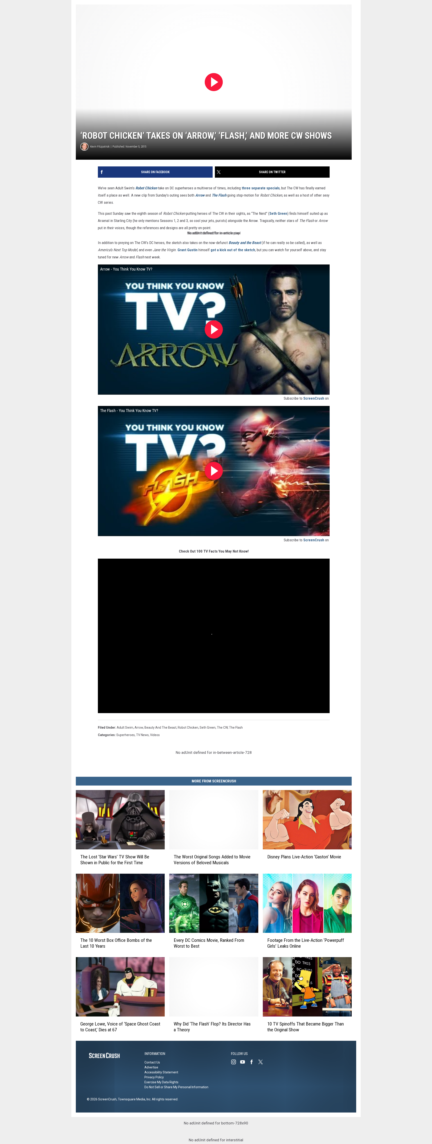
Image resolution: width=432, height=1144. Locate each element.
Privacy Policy (154, 1077)
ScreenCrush (313, 398)
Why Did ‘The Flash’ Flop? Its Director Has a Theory (212, 1026)
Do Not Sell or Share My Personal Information (176, 1087)
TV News (142, 735)
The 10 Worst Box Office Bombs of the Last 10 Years (116, 943)
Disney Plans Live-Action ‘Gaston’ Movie (304, 857)
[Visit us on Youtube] (244, 1062)
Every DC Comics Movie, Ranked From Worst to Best (209, 943)
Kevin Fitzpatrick (100, 146)
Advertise (151, 1067)
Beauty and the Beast (160, 727)
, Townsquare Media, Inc (134, 1099)
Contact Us (152, 1062)
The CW (222, 727)
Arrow (139, 727)
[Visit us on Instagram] (235, 1062)
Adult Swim (125, 727)
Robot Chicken (188, 727)
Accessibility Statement (161, 1072)
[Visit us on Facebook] (253, 1062)
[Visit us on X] (262, 1062)
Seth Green (278, 213)
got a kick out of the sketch (233, 250)
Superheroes (125, 735)
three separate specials (261, 188)
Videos (155, 735)
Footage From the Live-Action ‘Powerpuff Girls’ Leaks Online (305, 943)
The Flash (236, 727)
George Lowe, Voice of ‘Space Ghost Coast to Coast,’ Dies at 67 (120, 1026)
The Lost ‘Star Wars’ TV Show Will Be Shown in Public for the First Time (114, 859)
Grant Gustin (188, 250)
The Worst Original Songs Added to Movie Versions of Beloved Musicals (212, 859)
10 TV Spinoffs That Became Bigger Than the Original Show (305, 1026)
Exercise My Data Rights (161, 1082)
